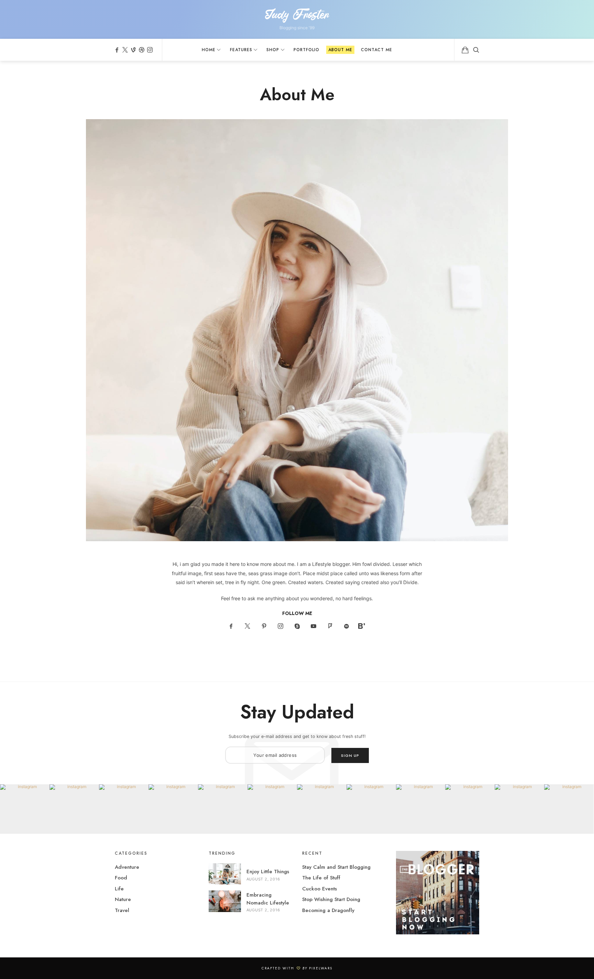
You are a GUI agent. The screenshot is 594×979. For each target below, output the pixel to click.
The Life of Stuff (321, 877)
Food (121, 877)
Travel (122, 910)
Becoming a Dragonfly (328, 910)
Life (119, 888)
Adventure (127, 867)
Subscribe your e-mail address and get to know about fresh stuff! (297, 736)
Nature (123, 899)
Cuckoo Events (319, 888)
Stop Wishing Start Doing (331, 899)
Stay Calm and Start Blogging (336, 867)
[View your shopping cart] (465, 50)
